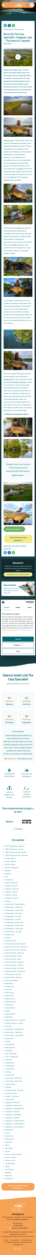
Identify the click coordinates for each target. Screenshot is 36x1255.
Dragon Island (9, 983)
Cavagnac (21, 169)
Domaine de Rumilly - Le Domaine (14, 962)
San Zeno (7, 1151)
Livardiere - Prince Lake (12, 1096)
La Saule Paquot (9, 1075)
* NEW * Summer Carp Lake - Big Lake (15, 852)
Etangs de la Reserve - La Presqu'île (15, 1020)
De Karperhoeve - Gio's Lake (13, 916)
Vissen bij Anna (9, 1169)
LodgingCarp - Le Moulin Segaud (14, 1127)
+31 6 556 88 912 (18, 1225)
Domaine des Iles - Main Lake (13, 977)
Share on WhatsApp (13, 25)
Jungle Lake (8, 1060)
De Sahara (8, 937)
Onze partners (15, 1240)
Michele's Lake (9, 1136)
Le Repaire (8, 1087)
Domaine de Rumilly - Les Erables (14, 968)
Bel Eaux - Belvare (10, 864)
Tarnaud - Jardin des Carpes (13, 1154)
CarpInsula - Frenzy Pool (12, 889)
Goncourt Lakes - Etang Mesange (14, 1029)
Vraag (5, 588)
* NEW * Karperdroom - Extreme (14, 849)
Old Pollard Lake (9, 1139)
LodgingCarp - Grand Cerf (12, 1111)
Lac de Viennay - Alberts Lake (13, 1078)
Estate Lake (8, 989)
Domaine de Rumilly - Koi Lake (13, 956)
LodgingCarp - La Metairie (12, 1117)
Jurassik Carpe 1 (9, 1063)
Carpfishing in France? (27, 1232)
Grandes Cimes (9, 1038)
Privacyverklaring (26, 1240)
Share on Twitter (5, 25)
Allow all (18, 639)
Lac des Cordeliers (10, 1084)
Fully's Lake (8, 1026)
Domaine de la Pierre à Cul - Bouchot (15, 944)
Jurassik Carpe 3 (9, 1069)
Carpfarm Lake (9, 880)
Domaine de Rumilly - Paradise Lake (15, 971)
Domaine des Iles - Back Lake (13, 974)
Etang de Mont (9, 1005)
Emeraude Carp (9, 986)
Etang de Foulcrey (10, 998)
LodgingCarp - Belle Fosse (12, 1102)
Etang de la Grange (10, 1002)
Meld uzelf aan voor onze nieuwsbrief (18, 538)
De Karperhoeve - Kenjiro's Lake (14, 922)
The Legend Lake (10, 1163)
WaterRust (8, 1172)
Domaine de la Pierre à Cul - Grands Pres (16, 947)
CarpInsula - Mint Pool (11, 895)
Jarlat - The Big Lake (11, 1053)
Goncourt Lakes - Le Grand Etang (14, 1035)
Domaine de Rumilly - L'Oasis (13, 959)
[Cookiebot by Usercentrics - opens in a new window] (26, 602)
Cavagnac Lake (8, 140)
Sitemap (6, 1240)
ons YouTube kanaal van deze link (16, 382)
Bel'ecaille (8, 870)
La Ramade (8, 1072)
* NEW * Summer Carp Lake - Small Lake (16, 855)
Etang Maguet (9, 1017)
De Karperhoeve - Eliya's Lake (13, 913)
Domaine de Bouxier (10, 941)
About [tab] (30, 607)
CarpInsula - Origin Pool (11, 898)
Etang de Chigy (9, 992)
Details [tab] (18, 607)
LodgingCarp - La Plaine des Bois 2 (15, 1124)
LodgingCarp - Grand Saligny (13, 1114)
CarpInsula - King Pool (11, 892)
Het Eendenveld (9, 1044)
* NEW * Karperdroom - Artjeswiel (14, 846)
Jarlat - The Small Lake (11, 1056)
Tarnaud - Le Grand (10, 1157)
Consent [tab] (6, 607)
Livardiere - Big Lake (11, 1093)
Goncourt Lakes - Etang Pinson (13, 1032)
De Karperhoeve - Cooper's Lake (14, 910)
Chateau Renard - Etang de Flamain (15, 904)
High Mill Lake (9, 1050)
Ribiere (7, 1145)
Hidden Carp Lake (10, 1047)
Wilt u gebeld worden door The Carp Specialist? (18, 1242)
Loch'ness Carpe (9, 1099)
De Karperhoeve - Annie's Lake (13, 907)
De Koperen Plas (9, 934)
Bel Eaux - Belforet (10, 858)
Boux (6, 876)
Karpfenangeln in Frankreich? (17, 1234)
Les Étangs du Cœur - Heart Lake (14, 1090)
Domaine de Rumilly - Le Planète (14, 965)
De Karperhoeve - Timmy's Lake (14, 928)
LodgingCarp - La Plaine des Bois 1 (14, 1121)
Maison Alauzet (9, 1130)
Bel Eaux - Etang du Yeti (11, 867)
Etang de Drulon (9, 995)
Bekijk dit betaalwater (13, 529)
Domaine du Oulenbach (11, 980)
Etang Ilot (7, 1011)
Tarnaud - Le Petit (10, 1160)
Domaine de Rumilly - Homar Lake (14, 953)
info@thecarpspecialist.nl (21, 1219)
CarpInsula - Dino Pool (11, 886)
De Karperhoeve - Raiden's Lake (14, 925)
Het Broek (8, 1041)
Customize (16, 645)
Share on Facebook (9, 25)
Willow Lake (8, 1175)
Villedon (7, 1166)
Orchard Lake (8, 1142)
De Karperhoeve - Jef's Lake (13, 919)
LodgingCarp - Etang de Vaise (13, 1105)
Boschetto (8, 873)
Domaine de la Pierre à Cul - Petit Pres (15, 950)
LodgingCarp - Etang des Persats (14, 1108)
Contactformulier (18, 1244)
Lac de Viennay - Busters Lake (13, 1081)
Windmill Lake (9, 1178)
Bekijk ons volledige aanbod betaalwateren (18, 1186)
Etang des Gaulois (10, 1008)
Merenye (7, 1133)
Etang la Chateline (10, 1014)
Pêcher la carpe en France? (26, 1236)
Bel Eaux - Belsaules (10, 861)
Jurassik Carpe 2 (10, 1066)
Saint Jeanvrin (9, 1148)
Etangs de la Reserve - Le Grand (14, 1023)
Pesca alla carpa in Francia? (10, 1236)
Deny (18, 651)
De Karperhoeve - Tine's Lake (13, 931)
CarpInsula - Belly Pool (11, 883)
